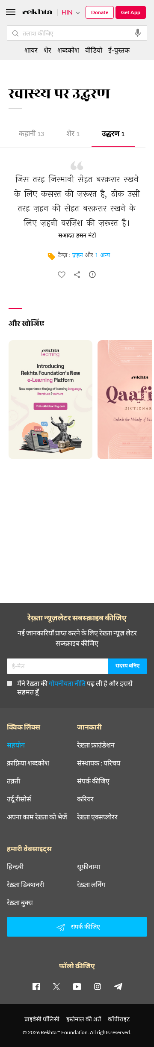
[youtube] (77, 986)
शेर (73, 134)
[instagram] (97, 986)
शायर (31, 50)
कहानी (31, 134)
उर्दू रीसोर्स (19, 798)
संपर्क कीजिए (93, 780)
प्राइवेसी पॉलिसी (41, 1019)
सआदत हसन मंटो (77, 236)
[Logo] (37, 13)
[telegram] (118, 986)
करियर (85, 798)
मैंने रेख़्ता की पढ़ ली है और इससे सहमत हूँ (75, 687)
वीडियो (93, 50)
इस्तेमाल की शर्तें (83, 1019)
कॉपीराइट (119, 1019)
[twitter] (56, 986)
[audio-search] (138, 33)
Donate (99, 12)
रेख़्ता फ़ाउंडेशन (96, 745)
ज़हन (77, 256)
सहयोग (16, 745)
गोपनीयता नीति (67, 683)
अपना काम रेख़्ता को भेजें (37, 816)
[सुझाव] (92, 276)
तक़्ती (13, 780)
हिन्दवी (15, 866)
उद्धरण (113, 134)
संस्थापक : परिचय (98, 762)
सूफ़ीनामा (88, 866)
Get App (130, 12)
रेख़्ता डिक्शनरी (25, 884)
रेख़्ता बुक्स (20, 902)
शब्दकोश (68, 50)
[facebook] (36, 986)
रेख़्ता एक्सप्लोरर (97, 816)
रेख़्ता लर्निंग (91, 884)
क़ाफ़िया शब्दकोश (28, 762)
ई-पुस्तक (119, 50)
